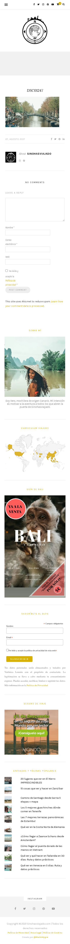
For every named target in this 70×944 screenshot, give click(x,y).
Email (9, 637)
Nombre (9, 227)
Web (7, 257)
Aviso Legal (36, 932)
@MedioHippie (41, 937)
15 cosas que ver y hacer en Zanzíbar (42, 788)
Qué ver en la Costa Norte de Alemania (43, 827)
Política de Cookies (52, 932)
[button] (32, 112)
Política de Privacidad (37, 685)
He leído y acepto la (11, 278)
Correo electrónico (11, 242)
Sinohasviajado (39, 153)
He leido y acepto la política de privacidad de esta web (33, 650)
